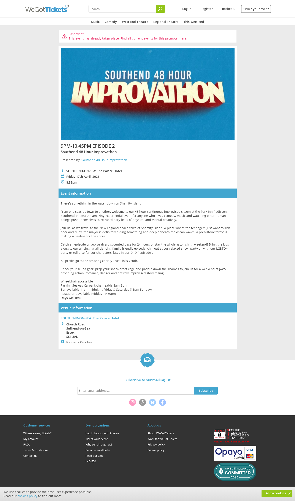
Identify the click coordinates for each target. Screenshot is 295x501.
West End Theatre (135, 22)
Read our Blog (94, 456)
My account (30, 439)
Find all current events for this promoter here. (154, 38)
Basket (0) (229, 9)
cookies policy (27, 496)
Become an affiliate (98, 450)
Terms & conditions (35, 450)
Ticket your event (256, 9)
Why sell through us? (99, 444)
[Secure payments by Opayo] (235, 460)
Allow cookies (276, 493)
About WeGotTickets (161, 433)
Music (95, 22)
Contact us (30, 456)
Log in (186, 9)
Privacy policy (156, 444)
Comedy (111, 22)
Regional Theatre (165, 22)
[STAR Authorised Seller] (231, 442)
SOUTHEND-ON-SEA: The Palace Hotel (90, 318)
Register (207, 9)
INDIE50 (91, 461)
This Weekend (194, 22)
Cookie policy (156, 450)
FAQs (26, 444)
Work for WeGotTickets (162, 439)
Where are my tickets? (37, 433)
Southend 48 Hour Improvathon (104, 160)
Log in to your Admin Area (102, 433)
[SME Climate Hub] (235, 480)
